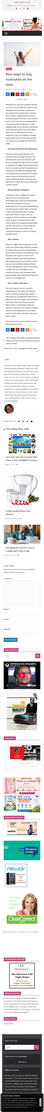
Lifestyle (9, 69)
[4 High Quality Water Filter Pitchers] (22, 472)
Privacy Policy (8, 1023)
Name (7, 609)
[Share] (8, 94)
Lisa (21, 89)
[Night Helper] (22, 19)
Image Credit (22, 99)
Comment (8, 578)
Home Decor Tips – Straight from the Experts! (21, 349)
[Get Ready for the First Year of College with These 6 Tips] (22, 526)
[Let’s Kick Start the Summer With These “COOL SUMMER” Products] (22, 435)
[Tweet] (12, 94)
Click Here (22, 1062)
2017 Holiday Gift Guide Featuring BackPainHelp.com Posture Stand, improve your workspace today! (23, 341)
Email (6, 619)
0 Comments (28, 89)
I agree (40, 1102)
